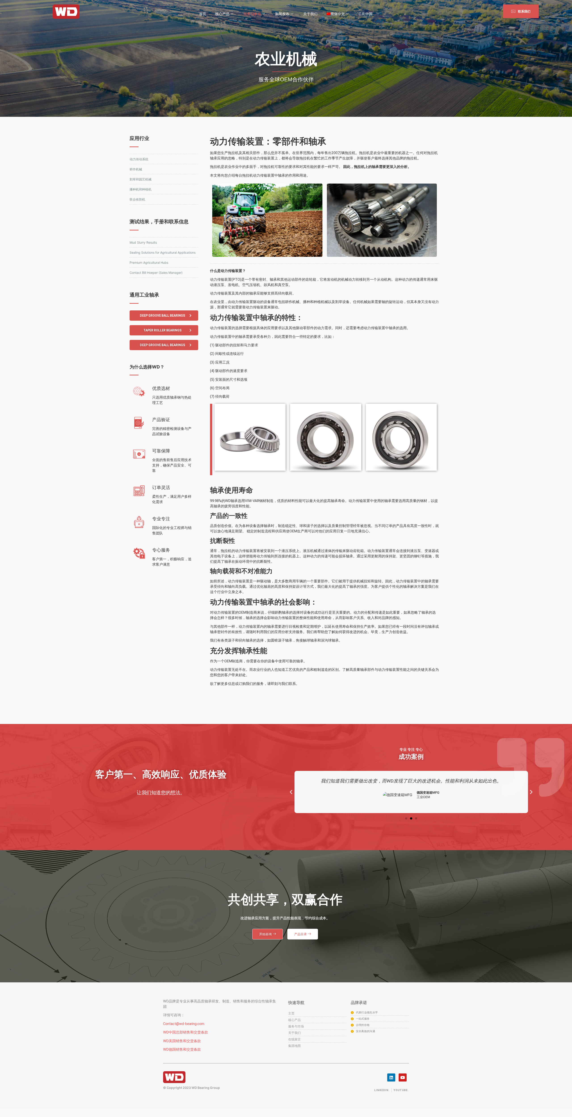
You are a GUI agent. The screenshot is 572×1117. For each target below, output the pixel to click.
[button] (164, 315)
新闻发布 (282, 14)
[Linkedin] (391, 1077)
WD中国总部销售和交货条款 (185, 1032)
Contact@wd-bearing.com (183, 1024)
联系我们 (523, 11)
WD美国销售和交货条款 (182, 1041)
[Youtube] (403, 1077)
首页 (202, 14)
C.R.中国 (365, 14)
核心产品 (222, 14)
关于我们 (310, 14)
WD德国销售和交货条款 (182, 1049)
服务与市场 (252, 14)
